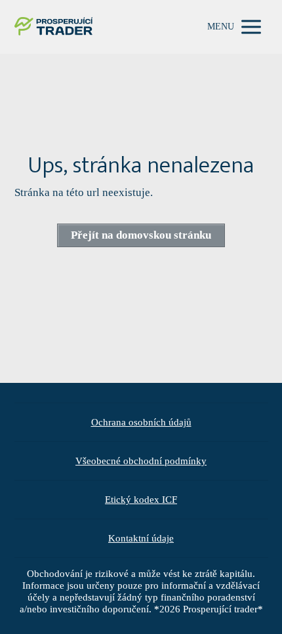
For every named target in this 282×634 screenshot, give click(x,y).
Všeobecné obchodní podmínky (141, 461)
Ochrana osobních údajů (141, 422)
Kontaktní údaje (141, 538)
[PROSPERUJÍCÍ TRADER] (53, 27)
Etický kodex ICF (141, 499)
